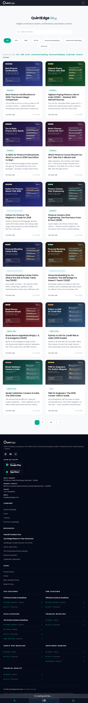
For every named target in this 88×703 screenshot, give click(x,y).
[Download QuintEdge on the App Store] (13, 471)
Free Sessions (13, 638)
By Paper (11, 629)
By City (11, 607)
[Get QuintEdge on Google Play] (13, 465)
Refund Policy (9, 584)
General (44, 46)
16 (51, 422)
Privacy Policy (9, 572)
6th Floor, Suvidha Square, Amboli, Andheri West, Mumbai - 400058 (27, 486)
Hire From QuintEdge (11, 522)
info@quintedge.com (11, 497)
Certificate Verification (12, 559)
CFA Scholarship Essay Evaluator (16, 551)
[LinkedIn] (5, 454)
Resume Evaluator (10, 555)
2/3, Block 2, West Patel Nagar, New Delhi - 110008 (21, 480)
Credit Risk (70, 55)
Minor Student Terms (11, 580)
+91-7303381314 (9, 492)
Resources (53, 661)
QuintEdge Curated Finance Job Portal (18, 543)
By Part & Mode (56, 602)
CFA (16, 40)
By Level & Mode (14, 602)
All (7, 40)
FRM (25, 40)
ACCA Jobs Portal (10, 547)
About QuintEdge (10, 509)
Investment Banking (74, 40)
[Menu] (83, 3)
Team (6, 514)
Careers (7, 518)
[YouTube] (10, 454)
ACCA (36, 40)
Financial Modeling (52, 40)
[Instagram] (16, 454)
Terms (6, 576)
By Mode (52, 620)
